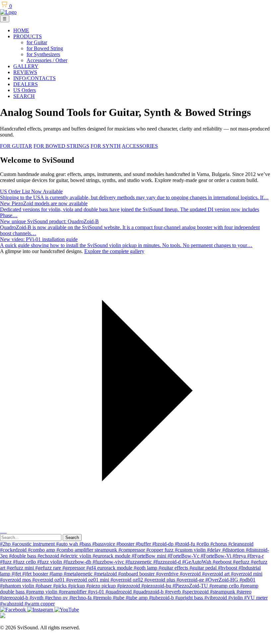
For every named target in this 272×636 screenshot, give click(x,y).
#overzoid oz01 (49, 580)
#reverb (173, 591)
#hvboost (228, 568)
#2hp (6, 544)
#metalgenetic (79, 574)
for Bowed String (45, 48)
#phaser (44, 586)
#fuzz (6, 562)
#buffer (144, 544)
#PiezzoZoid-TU (190, 586)
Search (72, 537)
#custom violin (191, 550)
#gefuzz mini (21, 568)
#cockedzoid (14, 550)
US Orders (24, 90)
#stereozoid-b (15, 597)
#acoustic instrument (34, 544)
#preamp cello (224, 586)
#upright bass (189, 597)
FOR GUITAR (16, 146)
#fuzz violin (50, 562)
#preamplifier (73, 591)
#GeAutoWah (197, 562)
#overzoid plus (160, 580)
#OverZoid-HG (222, 580)
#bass (85, 544)
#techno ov (57, 597)
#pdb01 (247, 580)
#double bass (23, 556)
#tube (119, 597)
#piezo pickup (101, 586)
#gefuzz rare (48, 568)
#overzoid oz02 (127, 580)
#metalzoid (106, 574)
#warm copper (40, 603)
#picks (60, 586)
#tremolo (103, 597)
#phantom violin (17, 586)
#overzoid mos (16, 580)
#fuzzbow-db (78, 562)
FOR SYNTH (106, 146)
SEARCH (24, 96)
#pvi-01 (96, 591)
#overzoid (191, 574)
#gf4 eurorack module (110, 568)
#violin (236, 597)
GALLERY (25, 66)
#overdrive (168, 574)
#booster (126, 544)
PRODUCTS (27, 36)
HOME (21, 30)
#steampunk (223, 591)
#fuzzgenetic (139, 562)
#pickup (77, 586)
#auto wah (67, 544)
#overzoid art (216, 574)
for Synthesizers (43, 54)
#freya (240, 556)
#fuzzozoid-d (167, 562)
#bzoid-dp (163, 544)
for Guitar (37, 42)
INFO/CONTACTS (34, 78)
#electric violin (76, 556)
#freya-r (255, 556)
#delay (214, 550)
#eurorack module (112, 556)
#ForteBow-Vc (184, 556)
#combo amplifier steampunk (87, 550)
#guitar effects (174, 568)
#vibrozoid (216, 597)
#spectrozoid (196, 591)
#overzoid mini (246, 574)
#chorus (219, 544)
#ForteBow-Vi (217, 556)
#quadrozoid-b (149, 591)
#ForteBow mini (150, 556)
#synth (37, 597)
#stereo (244, 591)
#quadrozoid (119, 591)
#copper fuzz (160, 550)
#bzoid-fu (185, 544)
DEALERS (25, 84)
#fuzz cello (25, 562)
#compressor (132, 550)
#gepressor (74, 568)
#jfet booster (35, 574)
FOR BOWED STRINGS (61, 146)
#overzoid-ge (190, 580)
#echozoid (48, 556)
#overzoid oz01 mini (88, 580)
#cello (203, 544)
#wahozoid (12, 603)
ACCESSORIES (140, 146)
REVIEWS (25, 72)
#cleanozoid (240, 544)
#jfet (17, 574)
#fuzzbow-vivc (109, 562)
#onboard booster (137, 574)
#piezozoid (129, 586)
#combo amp (42, 550)
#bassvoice (104, 544)
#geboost (223, 562)
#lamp (56, 574)
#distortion (234, 550)
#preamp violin (42, 591)
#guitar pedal (203, 568)
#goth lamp (146, 568)
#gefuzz (242, 562)
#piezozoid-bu (156, 586)
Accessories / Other (47, 60)
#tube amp (137, 597)
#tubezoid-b (162, 597)
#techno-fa (81, 597)
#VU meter (256, 597)
